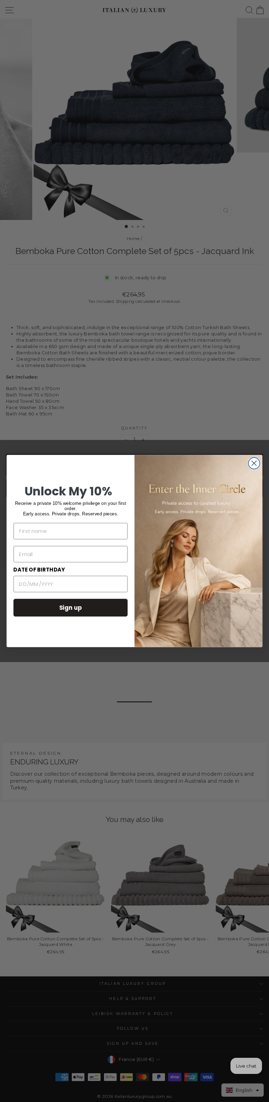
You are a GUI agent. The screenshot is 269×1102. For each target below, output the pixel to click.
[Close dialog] (254, 463)
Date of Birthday (39, 570)
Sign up (70, 607)
